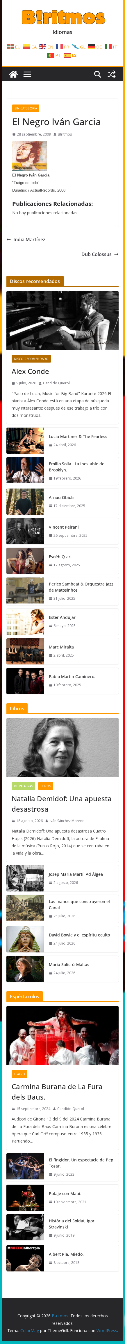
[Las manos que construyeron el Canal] (25, 909)
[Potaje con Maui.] (25, 1198)
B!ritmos (65, 134)
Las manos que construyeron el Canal (79, 904)
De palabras (23, 786)
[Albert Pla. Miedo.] (25, 1258)
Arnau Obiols (61, 497)
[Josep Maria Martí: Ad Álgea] (25, 878)
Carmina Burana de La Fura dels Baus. (57, 1092)
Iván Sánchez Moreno (67, 820)
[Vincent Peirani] (25, 531)
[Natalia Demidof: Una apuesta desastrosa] (62, 747)
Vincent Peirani (64, 527)
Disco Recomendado (31, 359)
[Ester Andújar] (25, 622)
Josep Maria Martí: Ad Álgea (76, 874)
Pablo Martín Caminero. (72, 676)
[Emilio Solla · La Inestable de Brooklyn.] (25, 471)
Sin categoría (26, 108)
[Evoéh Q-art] (25, 561)
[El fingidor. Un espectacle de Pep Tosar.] (25, 1167)
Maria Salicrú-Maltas (69, 964)
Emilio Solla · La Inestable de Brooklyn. (76, 467)
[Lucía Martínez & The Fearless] (25, 441)
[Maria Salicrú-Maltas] (25, 969)
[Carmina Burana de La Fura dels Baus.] (62, 1035)
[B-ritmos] (13, 74)
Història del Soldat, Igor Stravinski (71, 1224)
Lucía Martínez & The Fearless (78, 436)
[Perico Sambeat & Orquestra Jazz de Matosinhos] (25, 591)
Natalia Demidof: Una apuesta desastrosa (62, 804)
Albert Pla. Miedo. (66, 1254)
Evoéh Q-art (60, 556)
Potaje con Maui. (65, 1193)
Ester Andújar (62, 617)
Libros (45, 786)
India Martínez (29, 239)
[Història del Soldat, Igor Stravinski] (25, 1228)
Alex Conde (30, 371)
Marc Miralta (61, 647)
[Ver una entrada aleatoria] (112, 74)
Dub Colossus (96, 254)
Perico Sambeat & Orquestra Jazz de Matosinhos (81, 587)
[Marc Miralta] (25, 651)
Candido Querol (56, 383)
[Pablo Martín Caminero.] (25, 681)
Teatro (19, 1074)
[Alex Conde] (62, 320)
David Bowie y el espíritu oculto (79, 935)
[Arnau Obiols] (25, 502)
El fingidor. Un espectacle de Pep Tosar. (81, 1163)
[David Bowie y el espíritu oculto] (25, 939)
